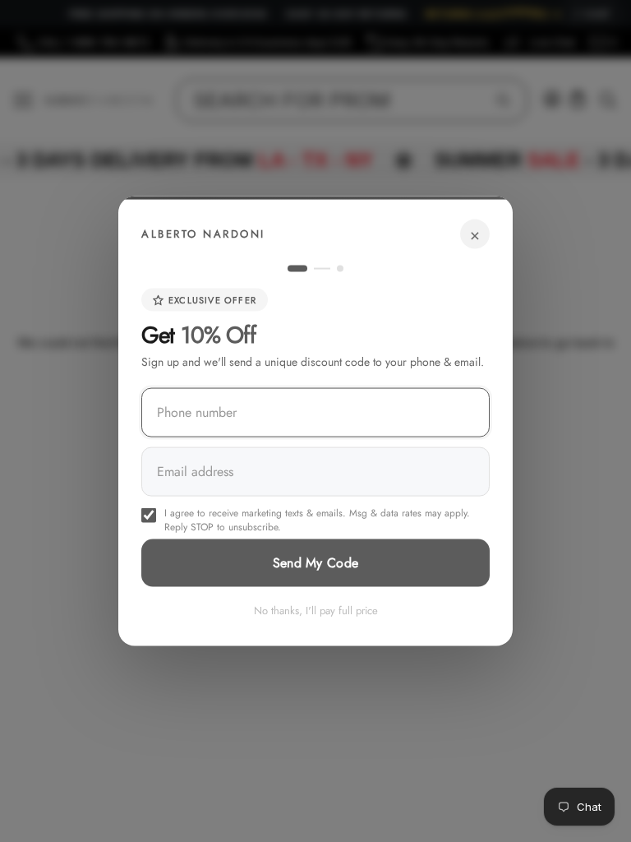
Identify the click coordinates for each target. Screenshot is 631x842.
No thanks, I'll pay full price (316, 610)
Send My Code (316, 562)
